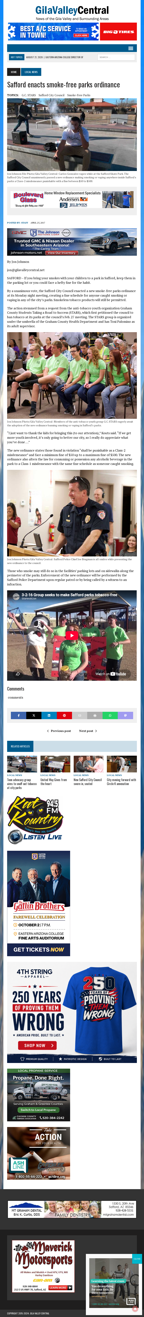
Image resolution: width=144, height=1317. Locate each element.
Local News (14, 775)
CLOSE (137, 1258)
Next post (86, 731)
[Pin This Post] (64, 715)
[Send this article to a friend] (79, 715)
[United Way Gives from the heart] (55, 770)
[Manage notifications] (135, 1309)
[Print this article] (94, 715)
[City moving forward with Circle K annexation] (122, 770)
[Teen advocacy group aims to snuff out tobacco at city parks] (22, 770)
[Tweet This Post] (33, 715)
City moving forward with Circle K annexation (121, 782)
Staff (24, 222)
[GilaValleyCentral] (72, 13)
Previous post (61, 731)
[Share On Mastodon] (125, 715)
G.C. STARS (29, 95)
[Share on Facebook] (18, 715)
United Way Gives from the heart (53, 782)
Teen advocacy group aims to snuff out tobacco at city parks (22, 784)
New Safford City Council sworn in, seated (88, 782)
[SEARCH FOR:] (116, 56)
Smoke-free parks (78, 95)
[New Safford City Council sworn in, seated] (89, 770)
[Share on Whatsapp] (110, 715)
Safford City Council (51, 95)
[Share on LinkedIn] (49, 715)
